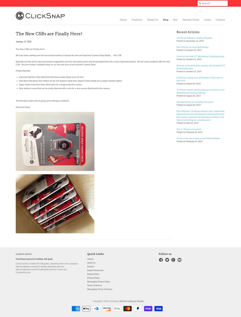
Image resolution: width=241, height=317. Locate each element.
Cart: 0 (189, 3)
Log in (21, 3)
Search (90, 259)
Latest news (24, 253)
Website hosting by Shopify (132, 301)
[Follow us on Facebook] (161, 261)
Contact (220, 19)
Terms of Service (94, 285)
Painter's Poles (190, 19)
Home (123, 19)
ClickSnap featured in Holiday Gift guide (194, 38)
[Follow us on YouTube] (180, 261)
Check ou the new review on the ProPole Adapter (198, 138)
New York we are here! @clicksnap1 (193, 47)
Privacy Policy (93, 278)
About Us (152, 19)
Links (207, 19)
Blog (165, 19)
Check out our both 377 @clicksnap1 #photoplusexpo (200, 56)
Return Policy (93, 274)
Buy (175, 19)
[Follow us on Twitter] (167, 261)
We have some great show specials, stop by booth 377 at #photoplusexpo (201, 67)
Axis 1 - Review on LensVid (189, 129)
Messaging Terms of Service (99, 289)
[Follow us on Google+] (173, 261)
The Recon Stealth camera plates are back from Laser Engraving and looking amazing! (200, 91)
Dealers (90, 266)
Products (137, 19)
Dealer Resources (95, 270)
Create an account (39, 3)
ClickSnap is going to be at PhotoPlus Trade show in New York (200, 79)
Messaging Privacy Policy (98, 282)
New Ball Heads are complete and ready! (195, 102)
